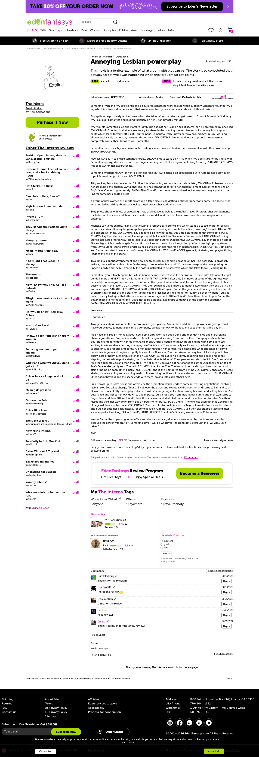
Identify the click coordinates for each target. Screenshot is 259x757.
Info (171, 30)
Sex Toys (55, 30)
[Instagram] (170, 722)
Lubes (160, 30)
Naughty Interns (36, 240)
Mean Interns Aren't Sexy (42, 250)
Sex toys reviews (52, 48)
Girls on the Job (36, 400)
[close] (228, 6)
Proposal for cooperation (104, 712)
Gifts (43, 30)
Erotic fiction (34, 108)
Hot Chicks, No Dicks (39, 186)
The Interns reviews (122, 48)
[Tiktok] (189, 722)
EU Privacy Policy (56, 712)
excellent (168, 541)
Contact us (9, 712)
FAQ (4, 707)
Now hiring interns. (38, 431)
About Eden (52, 699)
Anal (134, 30)
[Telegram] (208, 722)
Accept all (214, 751)
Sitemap (50, 716)
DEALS (32, 30)
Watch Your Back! (37, 325)
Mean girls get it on (38, 390)
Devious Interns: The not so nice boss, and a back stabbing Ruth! (47, 172)
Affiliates (93, 699)
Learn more (127, 742)
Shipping (7, 699)
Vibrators (71, 30)
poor (166, 547)
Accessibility (96, 707)
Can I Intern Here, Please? (43, 196)
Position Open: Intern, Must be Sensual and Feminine (46, 157)
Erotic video (103, 48)
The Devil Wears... (37, 420)
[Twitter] (199, 722)
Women (95, 30)
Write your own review (38, 508)
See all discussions (223, 654)
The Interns (33, 274)
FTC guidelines (191, 457)
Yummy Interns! (36, 482)
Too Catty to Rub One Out (43, 441)
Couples (110, 30)
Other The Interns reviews (50, 148)
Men (84, 30)
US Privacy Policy (56, 707)
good (166, 544)
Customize (45, 751)
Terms (49, 703)
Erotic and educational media (78, 48)
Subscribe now (66, 732)
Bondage (147, 30)
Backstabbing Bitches (40, 461)
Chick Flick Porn (36, 410)
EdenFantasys (33, 48)
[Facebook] (179, 722)
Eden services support (102, 703)
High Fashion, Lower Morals (44, 206)
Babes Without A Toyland (42, 451)
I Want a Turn (34, 216)
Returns (7, 703)
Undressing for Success (41, 471)
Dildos (123, 30)
